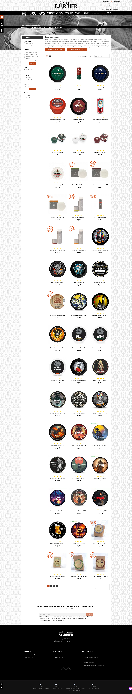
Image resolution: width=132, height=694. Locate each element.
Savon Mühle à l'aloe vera (79, 185)
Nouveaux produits (29, 657)
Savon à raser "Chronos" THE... (79, 511)
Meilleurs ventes (29, 660)
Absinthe (28, 77)
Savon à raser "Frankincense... (100, 348)
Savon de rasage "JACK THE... (100, 315)
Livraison (56, 654)
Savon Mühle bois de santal (100, 185)
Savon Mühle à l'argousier (57, 217)
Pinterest (2, 23)
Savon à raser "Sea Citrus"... (57, 511)
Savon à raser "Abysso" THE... (57, 413)
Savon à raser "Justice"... (100, 478)
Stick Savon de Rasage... (100, 217)
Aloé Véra (28, 80)
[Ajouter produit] (60, 84)
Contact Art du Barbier (88, 662)
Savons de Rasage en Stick (77, 49)
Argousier (28, 86)
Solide (27, 97)
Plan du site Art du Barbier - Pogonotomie (93, 665)
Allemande (29, 43)
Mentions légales (87, 654)
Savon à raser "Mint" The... (57, 380)
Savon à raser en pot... (57, 152)
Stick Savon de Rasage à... (79, 217)
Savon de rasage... (57, 87)
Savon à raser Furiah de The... (57, 478)
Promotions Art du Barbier (31, 654)
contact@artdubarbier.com (70, 641)
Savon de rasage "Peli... (79, 119)
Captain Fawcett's (31, 60)
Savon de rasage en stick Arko (100, 119)
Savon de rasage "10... (79, 282)
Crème (27, 95)
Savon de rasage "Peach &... (57, 543)
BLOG (1, 29)
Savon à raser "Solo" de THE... (100, 445)
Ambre (27, 82)
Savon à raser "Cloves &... (79, 348)
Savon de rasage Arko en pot (57, 119)
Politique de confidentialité (89, 660)
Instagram (2, 25)
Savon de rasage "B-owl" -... (57, 282)
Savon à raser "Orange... (79, 543)
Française (29, 46)
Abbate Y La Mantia (31, 54)
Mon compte (57, 660)
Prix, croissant (101, 56)
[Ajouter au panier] (49, 83)
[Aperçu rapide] (65, 83)
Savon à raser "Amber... (79, 413)
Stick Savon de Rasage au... (57, 250)
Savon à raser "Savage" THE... (100, 511)
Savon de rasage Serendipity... (79, 380)
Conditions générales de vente (90, 657)
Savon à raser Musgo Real (57, 185)
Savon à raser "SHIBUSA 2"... (79, 478)
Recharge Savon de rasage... (100, 543)
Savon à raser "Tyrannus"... (57, 445)
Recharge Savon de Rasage (55, 49)
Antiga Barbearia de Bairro (33, 56)
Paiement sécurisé (58, 657)
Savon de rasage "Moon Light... (79, 315)
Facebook (2, 20)
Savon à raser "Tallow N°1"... (100, 380)
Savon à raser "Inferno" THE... (79, 445)
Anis (27, 84)
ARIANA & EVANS (31, 52)
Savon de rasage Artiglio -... (57, 348)
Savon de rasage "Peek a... (100, 413)
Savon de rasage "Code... (100, 282)
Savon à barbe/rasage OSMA (57, 315)
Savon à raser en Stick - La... (78, 87)
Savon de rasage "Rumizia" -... (100, 250)
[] (60, 586)
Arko (28, 58)
